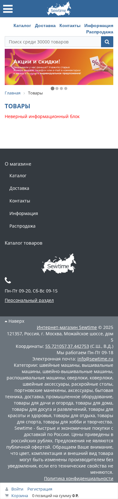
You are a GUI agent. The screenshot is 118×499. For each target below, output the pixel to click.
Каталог (22, 25)
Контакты (70, 25)
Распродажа (99, 31)
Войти (17, 489)
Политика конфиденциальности (78, 478)
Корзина (19, 495)
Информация (98, 25)
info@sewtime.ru (95, 359)
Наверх (15, 321)
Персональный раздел (29, 300)
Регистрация (39, 489)
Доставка (45, 25)
